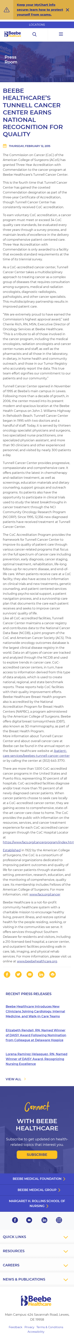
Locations (37, 24)
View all (13, 1079)
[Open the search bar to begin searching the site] (34, 34)
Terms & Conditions (49, 1327)
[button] (67, 10)
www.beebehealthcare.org (37, 961)
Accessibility (36, 1331)
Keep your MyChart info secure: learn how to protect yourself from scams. (40, 9)
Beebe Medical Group (37, 1190)
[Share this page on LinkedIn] (41, 974)
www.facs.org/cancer (44, 894)
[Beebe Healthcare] (13, 38)
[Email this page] (30, 974)
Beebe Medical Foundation (37, 1179)
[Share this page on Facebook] (7, 974)
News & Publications (24, 1279)
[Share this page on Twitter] (18, 974)
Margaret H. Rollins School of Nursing (37, 1203)
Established (12, 850)
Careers (11, 1265)
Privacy (29, 1327)
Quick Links (14, 1237)
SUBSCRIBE (37, 1155)
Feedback (15, 1327)
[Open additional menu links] (61, 34)
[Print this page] (52, 974)
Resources (13, 1251)
